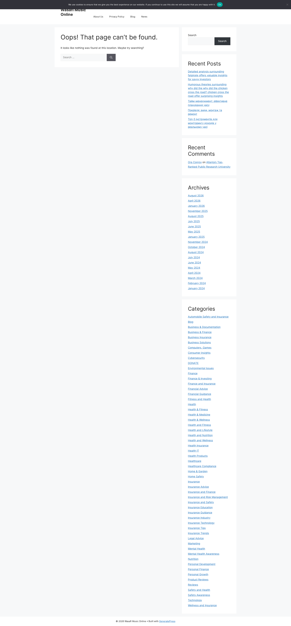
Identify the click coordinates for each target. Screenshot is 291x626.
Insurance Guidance (200, 512)
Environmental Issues (201, 368)
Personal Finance (198, 569)
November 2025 (198, 211)
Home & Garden (197, 471)
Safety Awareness (199, 595)
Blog (132, 16)
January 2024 (196, 288)
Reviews (193, 584)
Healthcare (194, 461)
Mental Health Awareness (203, 553)
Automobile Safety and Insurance (208, 316)
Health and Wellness (200, 440)
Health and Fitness (199, 424)
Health (192, 404)
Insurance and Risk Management (208, 497)
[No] (287, 4)
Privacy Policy (116, 16)
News (144, 16)
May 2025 (194, 231)
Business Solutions (199, 342)
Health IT (193, 450)
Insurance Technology (201, 522)
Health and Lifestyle (200, 430)
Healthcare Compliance (202, 466)
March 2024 (195, 278)
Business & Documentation (204, 327)
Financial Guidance (199, 394)
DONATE (193, 363)
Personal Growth (198, 574)
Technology (195, 600)
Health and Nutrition (200, 435)
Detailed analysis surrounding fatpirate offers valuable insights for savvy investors (207, 75)
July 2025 (194, 221)
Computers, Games (199, 347)
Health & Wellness (199, 419)
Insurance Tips (197, 528)
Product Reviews (198, 579)
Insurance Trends (198, 533)
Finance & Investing (200, 378)
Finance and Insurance (202, 383)
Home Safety (196, 476)
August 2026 (196, 195)
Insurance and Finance (202, 491)
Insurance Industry (199, 517)
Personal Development (201, 564)
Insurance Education (200, 507)
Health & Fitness (198, 409)
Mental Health (196, 548)
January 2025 (196, 236)
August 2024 (196, 252)
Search (192, 35)
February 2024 (197, 283)
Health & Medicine (199, 414)
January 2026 (196, 205)
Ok (219, 4)
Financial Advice (198, 388)
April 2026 (194, 200)
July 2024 (194, 257)
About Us (98, 16)
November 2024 (198, 241)
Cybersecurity (196, 357)
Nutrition (193, 559)
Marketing (194, 543)
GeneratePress (167, 621)
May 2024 (194, 267)
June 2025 (194, 226)
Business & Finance (200, 332)
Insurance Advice (198, 486)
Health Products (198, 455)
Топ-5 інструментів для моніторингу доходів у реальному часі (202, 123)
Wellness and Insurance (202, 605)
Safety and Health (199, 589)
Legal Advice (196, 538)
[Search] (111, 57)
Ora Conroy (195, 162)
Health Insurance (198, 445)
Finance (192, 373)
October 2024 (196, 247)
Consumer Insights (199, 352)
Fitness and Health (199, 399)
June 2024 (194, 262)
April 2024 (194, 272)
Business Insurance (199, 337)
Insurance (194, 481)
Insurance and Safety (201, 502)
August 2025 (196, 216)
